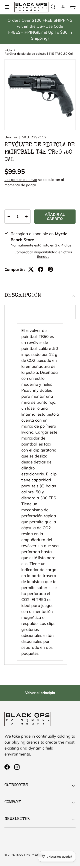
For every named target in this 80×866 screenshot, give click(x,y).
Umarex (11, 137)
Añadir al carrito (55, 216)
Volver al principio (40, 692)
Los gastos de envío (20, 179)
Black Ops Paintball (29, 855)
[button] (73, 7)
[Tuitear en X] (31, 269)
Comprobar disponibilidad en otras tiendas (43, 254)
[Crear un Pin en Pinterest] (50, 269)
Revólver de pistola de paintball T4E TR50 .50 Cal (38, 53)
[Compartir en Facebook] (41, 269)
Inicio (8, 50)
